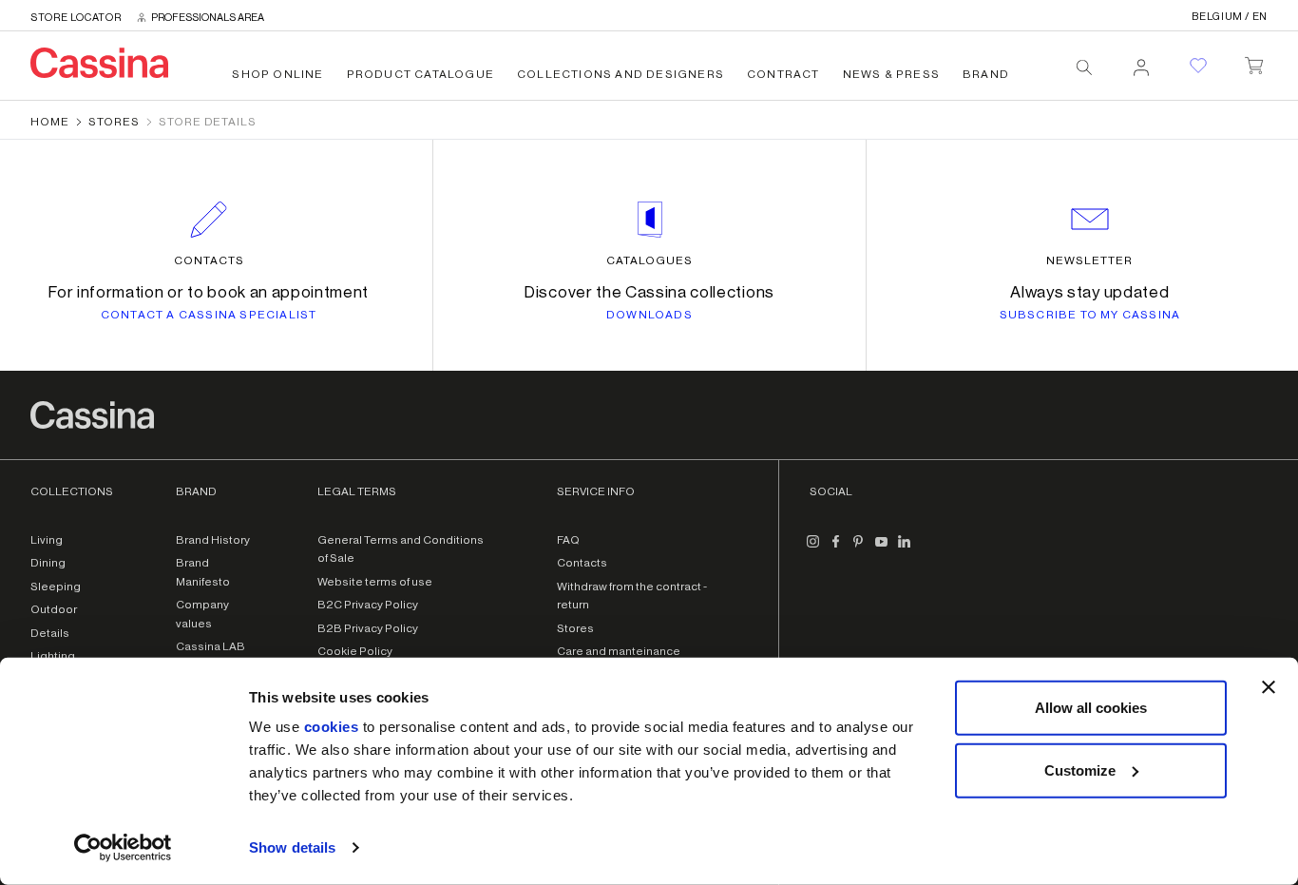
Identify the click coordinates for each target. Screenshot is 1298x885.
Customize (1080, 769)
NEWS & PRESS (891, 74)
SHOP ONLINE (277, 74)
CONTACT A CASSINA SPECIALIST (209, 314)
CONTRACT (783, 74)
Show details (292, 847)
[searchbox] (1084, 67)
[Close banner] (1268, 687)
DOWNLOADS (649, 314)
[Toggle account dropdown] (1141, 61)
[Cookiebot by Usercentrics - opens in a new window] (123, 848)
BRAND (986, 74)
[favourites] (1198, 65)
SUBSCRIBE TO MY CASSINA (1090, 314)
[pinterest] (859, 549)
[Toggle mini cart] (1254, 61)
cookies (331, 727)
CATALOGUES (649, 260)
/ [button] (1230, 16)
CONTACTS (209, 260)
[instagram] (813, 549)
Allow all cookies (1091, 708)
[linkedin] (904, 549)
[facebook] (836, 549)
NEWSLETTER (1089, 260)
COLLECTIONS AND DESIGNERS (620, 74)
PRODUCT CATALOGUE (420, 74)
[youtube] (881, 549)
